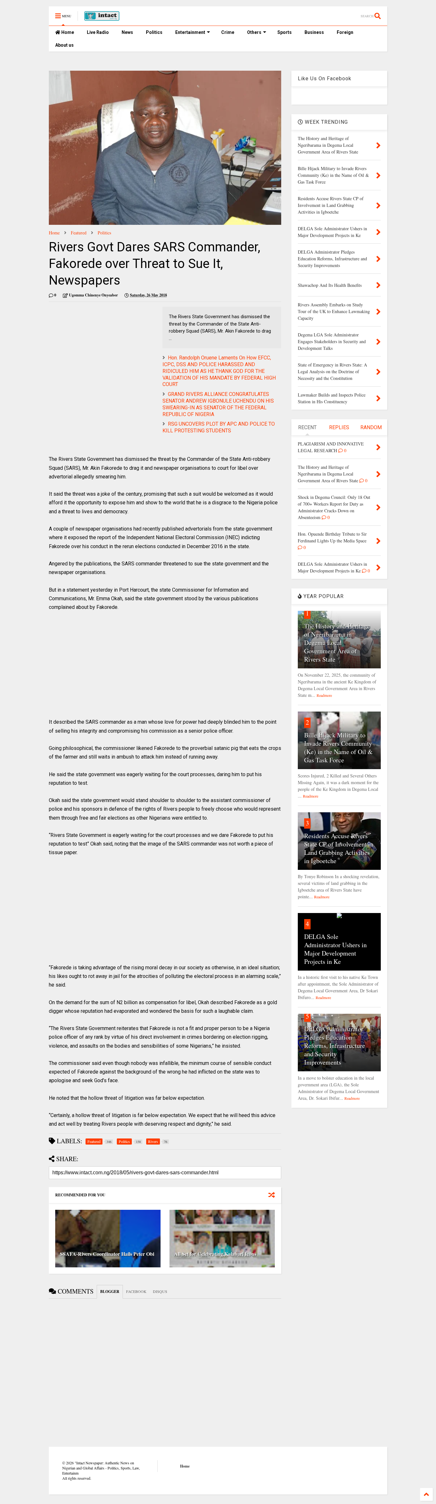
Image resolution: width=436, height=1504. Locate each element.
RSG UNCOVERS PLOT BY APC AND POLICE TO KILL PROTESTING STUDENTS (218, 427)
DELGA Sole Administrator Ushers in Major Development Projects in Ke (335, 949)
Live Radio (98, 32)
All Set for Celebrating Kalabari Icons (215, 1253)
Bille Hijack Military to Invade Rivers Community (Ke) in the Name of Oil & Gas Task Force (338, 747)
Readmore (324, 695)
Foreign (345, 32)
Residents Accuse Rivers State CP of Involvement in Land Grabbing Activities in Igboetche (338, 848)
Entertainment (190, 32)
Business (314, 32)
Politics (154, 32)
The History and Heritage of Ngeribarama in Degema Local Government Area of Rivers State (337, 643)
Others (254, 32)
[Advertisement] (102, 351)
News (127, 32)
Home (67, 32)
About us (64, 45)
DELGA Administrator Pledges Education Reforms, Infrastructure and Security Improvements (334, 1046)
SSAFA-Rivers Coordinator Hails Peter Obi (107, 1253)
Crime (227, 32)
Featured (78, 233)
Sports (284, 32)
